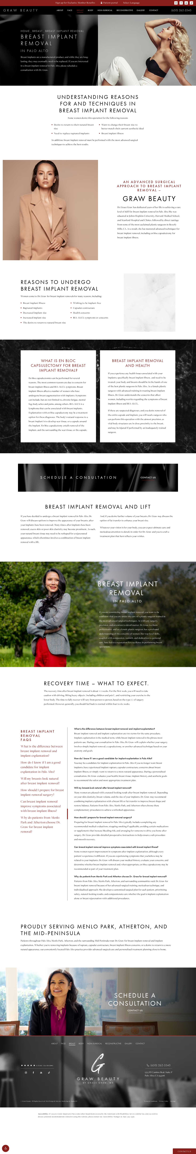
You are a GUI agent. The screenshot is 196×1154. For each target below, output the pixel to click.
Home (25, 31)
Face (69, 10)
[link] (181, 10)
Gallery (141, 10)
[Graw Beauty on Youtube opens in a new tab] (186, 3)
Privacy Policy (163, 1101)
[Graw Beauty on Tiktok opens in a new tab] (191, 3)
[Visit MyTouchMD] (98, 1091)
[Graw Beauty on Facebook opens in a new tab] (181, 3)
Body (90, 10)
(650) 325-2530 (128, 1116)
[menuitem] (176, 3)
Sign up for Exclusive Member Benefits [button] (75, 2)
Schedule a (135, 999)
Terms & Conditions (150, 1101)
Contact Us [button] (184, 1151)
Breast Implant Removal (64, 31)
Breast (80, 10)
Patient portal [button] (110, 2)
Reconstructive (125, 10)
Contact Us (148, 477)
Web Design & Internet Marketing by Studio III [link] (61, 1101)
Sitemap (172, 1101)
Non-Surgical (105, 10)
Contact (153, 10)
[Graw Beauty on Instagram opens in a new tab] (176, 3)
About (60, 10)
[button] (5, 1148)
